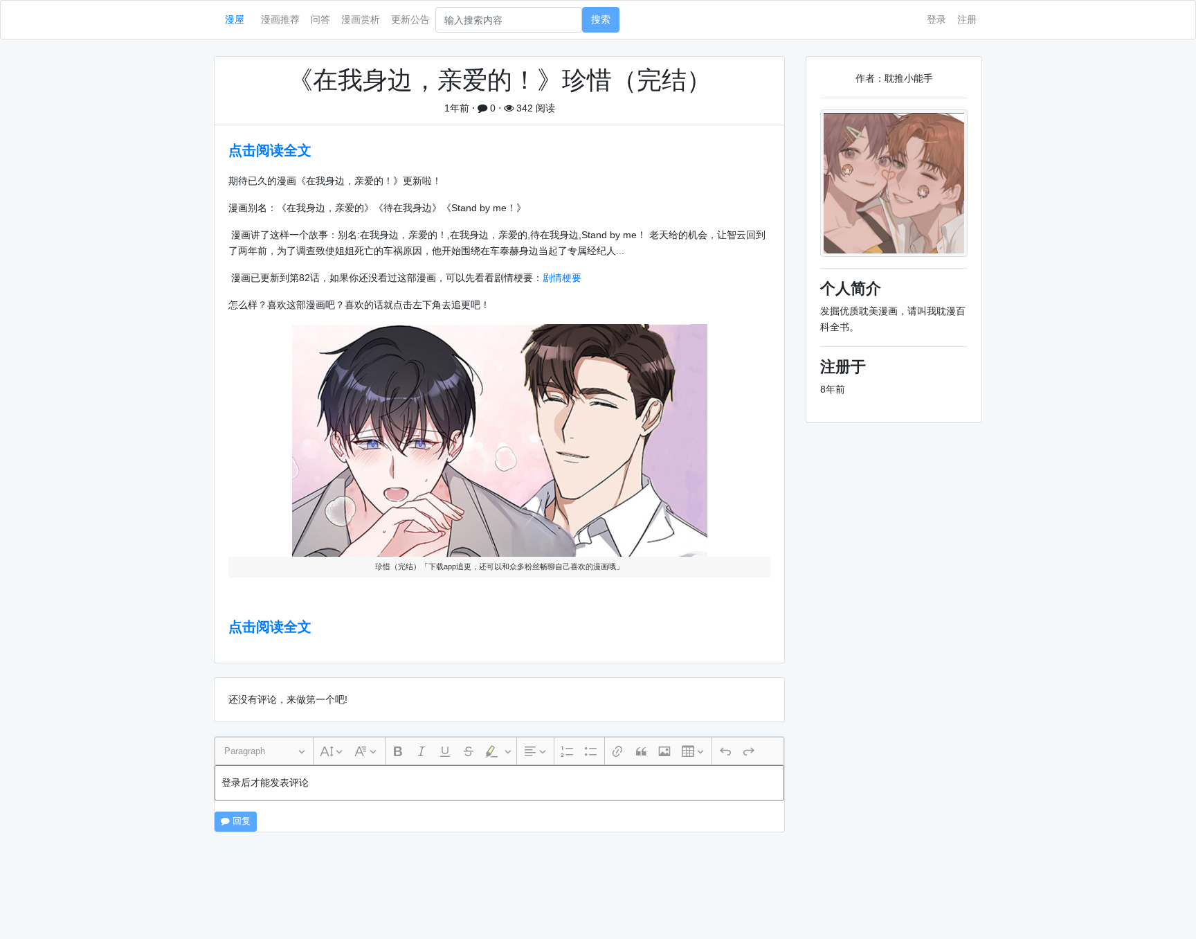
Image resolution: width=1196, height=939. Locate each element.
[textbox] (499, 783)
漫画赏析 (360, 19)
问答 (320, 19)
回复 (240, 821)
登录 (936, 19)
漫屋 (234, 19)
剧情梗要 (562, 277)
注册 (967, 19)
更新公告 (410, 19)
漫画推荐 (280, 19)
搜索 (600, 19)
